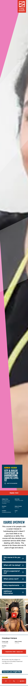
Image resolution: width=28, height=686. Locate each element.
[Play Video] (14, 615)
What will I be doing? (12, 565)
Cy (6, 681)
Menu (22, 681)
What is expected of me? (12, 572)
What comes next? (11, 579)
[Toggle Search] (14, 681)
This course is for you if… (12, 558)
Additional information (8, 592)
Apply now (14, 493)
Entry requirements (11, 585)
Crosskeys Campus (6, 512)
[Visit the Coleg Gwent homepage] (22, 6)
